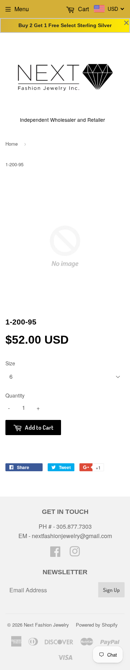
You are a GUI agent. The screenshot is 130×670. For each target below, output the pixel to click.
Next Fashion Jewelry (46, 624)
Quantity (15, 395)
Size (10, 363)
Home (11, 143)
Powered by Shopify (97, 624)
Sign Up (111, 590)
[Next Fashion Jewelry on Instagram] (74, 553)
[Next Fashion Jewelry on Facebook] (55, 553)
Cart (83, 9)
